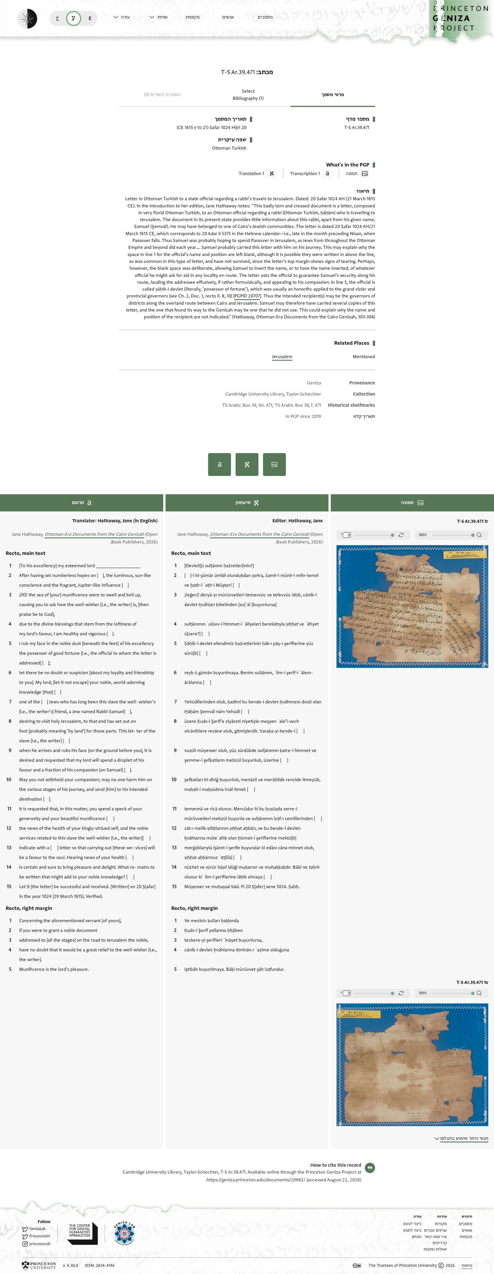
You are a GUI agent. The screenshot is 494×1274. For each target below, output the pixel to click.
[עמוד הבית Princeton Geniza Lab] (120, 1233)
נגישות (467, 1265)
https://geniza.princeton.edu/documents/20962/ (256, 1180)
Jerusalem (282, 357)
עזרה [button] (125, 17)
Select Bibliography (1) (248, 94)
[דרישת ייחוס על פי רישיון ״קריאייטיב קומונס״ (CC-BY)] (357, 1265)
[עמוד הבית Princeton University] (39, 1266)
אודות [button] (162, 17)
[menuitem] (274, 20)
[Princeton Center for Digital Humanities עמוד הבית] (77, 1233)
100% (423, 535)
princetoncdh (40, 1244)
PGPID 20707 (247, 296)
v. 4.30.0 (70, 1265)
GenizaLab (37, 1229)
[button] (461, 21)
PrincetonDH (39, 1236)
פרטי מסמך (333, 95)
